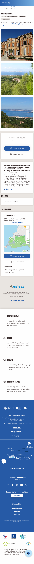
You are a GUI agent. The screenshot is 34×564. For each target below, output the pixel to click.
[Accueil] (10, 7)
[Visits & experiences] (14, 7)
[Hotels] (12, 7)
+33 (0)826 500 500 (16, 432)
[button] (21, 6)
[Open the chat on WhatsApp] (28, 553)
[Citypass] (13, 7)
